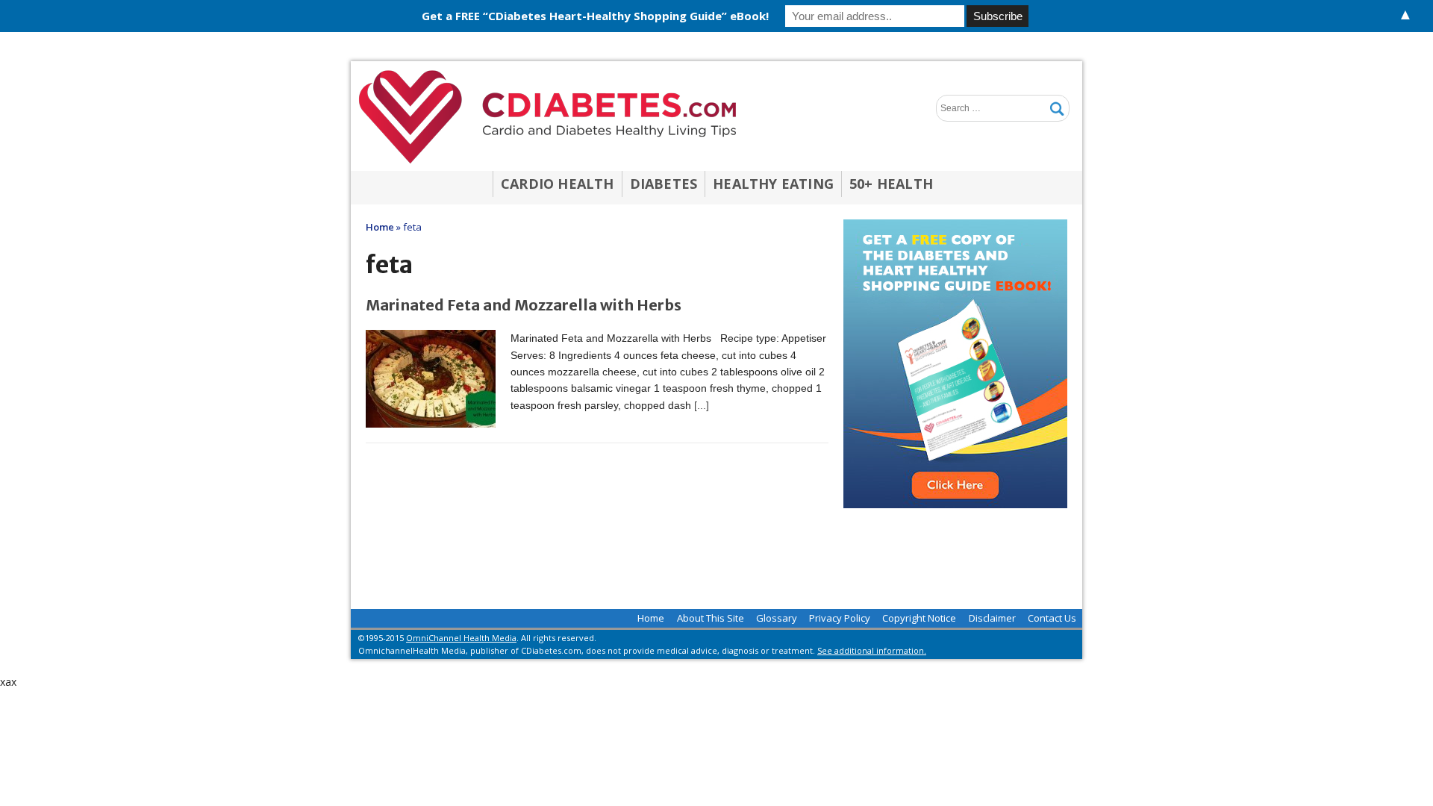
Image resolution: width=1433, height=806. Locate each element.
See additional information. (871, 650)
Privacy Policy (839, 618)
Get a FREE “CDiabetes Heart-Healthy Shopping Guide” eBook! (595, 15)
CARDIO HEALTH (557, 184)
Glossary (776, 618)
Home (650, 618)
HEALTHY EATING (773, 184)
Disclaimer (992, 618)
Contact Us (1052, 618)
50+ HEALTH (891, 184)
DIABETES (664, 184)
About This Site (710, 618)
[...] (701, 405)
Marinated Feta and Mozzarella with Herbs (523, 305)
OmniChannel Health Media (461, 637)
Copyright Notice (919, 618)
